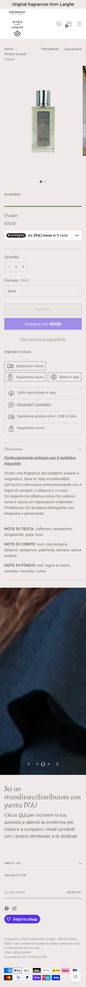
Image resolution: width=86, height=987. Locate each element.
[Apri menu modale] (79, 24)
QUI (23, 815)
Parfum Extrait (15, 54)
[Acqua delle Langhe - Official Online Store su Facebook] (7, 909)
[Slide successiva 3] (49, 764)
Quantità (11, 257)
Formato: (16, 280)
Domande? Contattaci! (34, 404)
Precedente (50, 49)
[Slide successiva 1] (37, 764)
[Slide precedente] (29, 764)
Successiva (73, 49)
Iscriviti (74, 892)
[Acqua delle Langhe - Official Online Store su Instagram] (15, 909)
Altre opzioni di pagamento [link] (43, 339)
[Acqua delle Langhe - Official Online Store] (17, 24)
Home (8, 49)
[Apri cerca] (59, 24)
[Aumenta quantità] (23, 267)
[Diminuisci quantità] (9, 267)
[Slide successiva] (57, 764)
